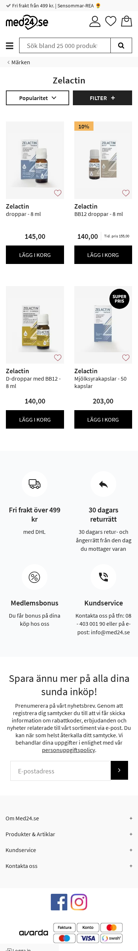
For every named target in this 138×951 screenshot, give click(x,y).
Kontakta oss (22, 865)
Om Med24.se (22, 818)
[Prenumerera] (119, 770)
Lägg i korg (35, 254)
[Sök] (121, 45)
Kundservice (21, 850)
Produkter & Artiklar (30, 834)
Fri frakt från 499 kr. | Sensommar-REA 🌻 (56, 5)
